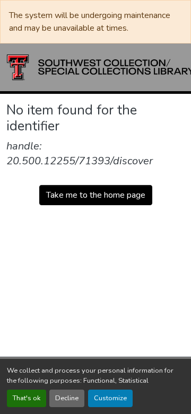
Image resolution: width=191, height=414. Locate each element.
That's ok (26, 398)
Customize (110, 398)
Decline (67, 398)
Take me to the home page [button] (95, 195)
